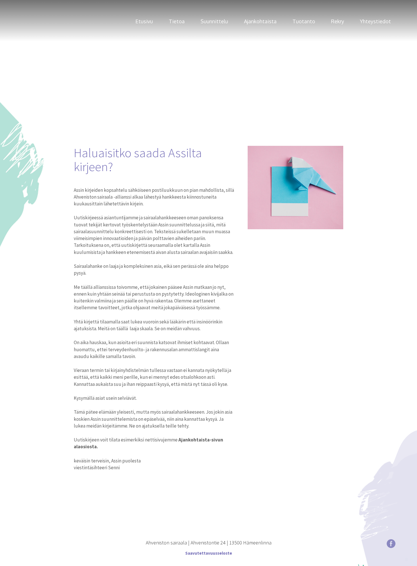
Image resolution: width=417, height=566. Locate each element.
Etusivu (144, 21)
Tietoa (177, 21)
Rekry (337, 21)
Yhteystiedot (375, 21)
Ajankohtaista (260, 21)
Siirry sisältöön (17, 3)
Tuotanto (303, 21)
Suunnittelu (214, 21)
